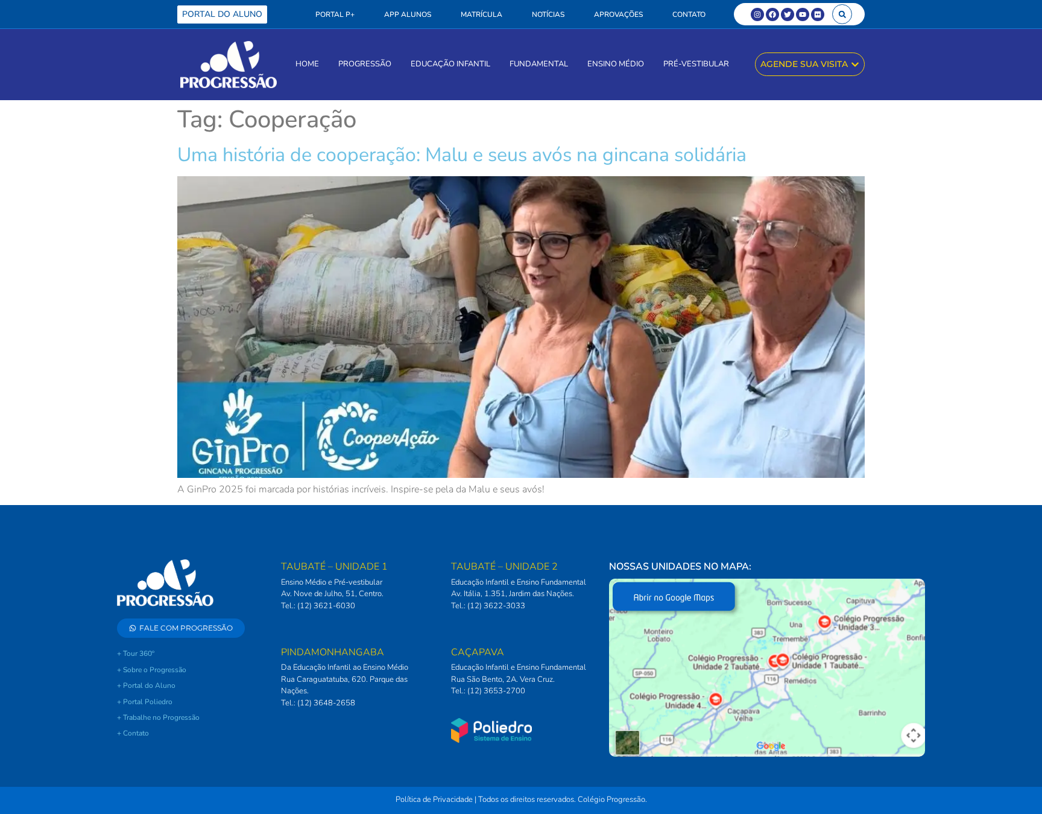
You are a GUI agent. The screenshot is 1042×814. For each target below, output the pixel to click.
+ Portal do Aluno (146, 685)
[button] (842, 14)
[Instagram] (757, 14)
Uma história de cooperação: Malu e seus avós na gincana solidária (462, 155)
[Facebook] (772, 14)
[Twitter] (787, 14)
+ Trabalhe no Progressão (158, 717)
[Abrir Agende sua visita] (855, 64)
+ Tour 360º (135, 653)
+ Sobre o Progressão (151, 670)
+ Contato (133, 733)
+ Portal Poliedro (144, 702)
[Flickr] (817, 14)
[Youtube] (802, 14)
